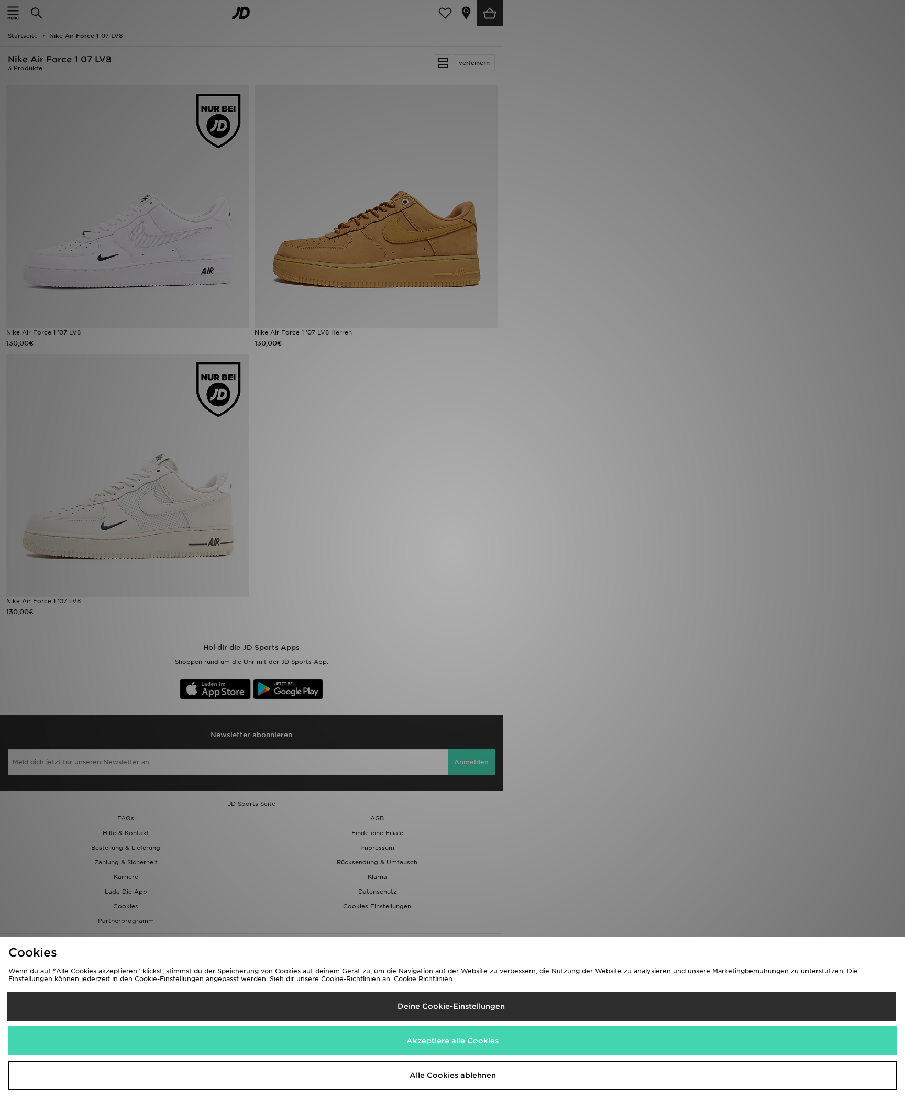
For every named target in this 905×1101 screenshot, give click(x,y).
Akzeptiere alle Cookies (452, 1041)
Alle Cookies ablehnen (453, 1075)
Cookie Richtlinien (423, 979)
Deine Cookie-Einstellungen (451, 1006)
